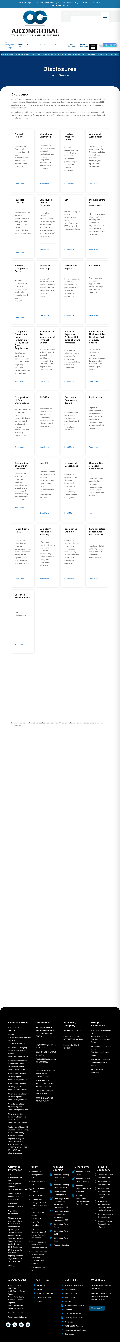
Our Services (71, 45)
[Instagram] (14, 1324)
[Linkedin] (28, 1324)
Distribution (89, 13)
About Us (66, 16)
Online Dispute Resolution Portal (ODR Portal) (15, 1196)
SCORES (11, 1266)
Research (76, 13)
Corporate (59, 45)
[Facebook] (8, 1324)
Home (53, 75)
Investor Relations (84, 45)
